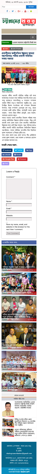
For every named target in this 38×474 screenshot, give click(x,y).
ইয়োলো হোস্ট (25, 472)
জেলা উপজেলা (17, 49)
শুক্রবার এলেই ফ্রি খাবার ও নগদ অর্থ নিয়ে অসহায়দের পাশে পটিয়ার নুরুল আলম (19, 291)
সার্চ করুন (31, 7)
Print (6, 164)
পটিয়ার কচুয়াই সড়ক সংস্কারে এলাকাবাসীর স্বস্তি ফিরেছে (19, 268)
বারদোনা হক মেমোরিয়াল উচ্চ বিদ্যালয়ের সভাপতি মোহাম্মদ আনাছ (18, 346)
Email (9, 208)
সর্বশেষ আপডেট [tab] (19, 395)
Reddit (18, 155)
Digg (30, 150)
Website (9, 215)
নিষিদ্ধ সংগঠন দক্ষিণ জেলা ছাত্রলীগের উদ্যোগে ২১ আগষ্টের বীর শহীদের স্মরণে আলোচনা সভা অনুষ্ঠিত (25, 422)
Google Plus (9, 159)
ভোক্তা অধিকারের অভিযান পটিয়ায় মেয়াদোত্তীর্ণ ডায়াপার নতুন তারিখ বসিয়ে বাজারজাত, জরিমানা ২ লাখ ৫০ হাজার (25, 432)
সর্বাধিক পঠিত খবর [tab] (19, 399)
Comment (10, 177)
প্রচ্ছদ (6, 49)
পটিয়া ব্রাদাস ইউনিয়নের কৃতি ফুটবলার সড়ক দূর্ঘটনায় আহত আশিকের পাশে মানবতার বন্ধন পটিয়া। (17, 316)
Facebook (7, 150)
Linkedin (7, 155)
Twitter (19, 150)
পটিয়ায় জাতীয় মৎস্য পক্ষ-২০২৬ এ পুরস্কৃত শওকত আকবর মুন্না (19, 388)
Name (9, 201)
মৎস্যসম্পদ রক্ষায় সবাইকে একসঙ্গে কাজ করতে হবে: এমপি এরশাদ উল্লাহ (18, 367)
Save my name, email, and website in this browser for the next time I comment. (18, 227)
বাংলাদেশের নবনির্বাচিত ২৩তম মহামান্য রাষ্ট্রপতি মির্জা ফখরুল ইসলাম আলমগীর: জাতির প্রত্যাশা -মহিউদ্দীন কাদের (25, 405)
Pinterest (22, 159)
